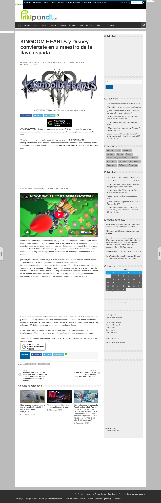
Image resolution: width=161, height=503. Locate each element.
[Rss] (122, 2)
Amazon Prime (111, 428)
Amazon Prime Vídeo (113, 430)
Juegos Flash (110, 327)
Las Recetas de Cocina (114, 317)
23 (118, 286)
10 (124, 279)
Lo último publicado (73, 2)
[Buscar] (144, 2)
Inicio (19, 25)
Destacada (27, 64)
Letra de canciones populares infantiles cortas (123, 104)
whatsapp (57, 115)
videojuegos (44, 364)
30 (118, 289)
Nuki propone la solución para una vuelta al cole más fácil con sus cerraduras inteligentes (32, 408)
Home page (19, 499)
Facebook (99, 499)
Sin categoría (134, 161)
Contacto (27, 2)
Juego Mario (110, 330)
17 (124, 283)
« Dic (107, 292)
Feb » (113, 292)
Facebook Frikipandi (113, 325)
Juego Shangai (111, 332)
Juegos (45, 2)
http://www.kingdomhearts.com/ (80, 333)
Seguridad (122, 161)
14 (108, 283)
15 (113, 283)
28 (108, 289)
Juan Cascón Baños (31, 62)
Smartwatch (111, 165)
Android (110, 150)
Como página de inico (113, 322)
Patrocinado (111, 161)
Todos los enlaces (112, 338)
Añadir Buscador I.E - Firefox (75, 499)
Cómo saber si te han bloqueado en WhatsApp (124, 107)
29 (113, 289)
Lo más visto (86, 2)
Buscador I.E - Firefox (113, 320)
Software (63, 25)
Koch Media (31, 364)
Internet (53, 2)
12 (134, 279)
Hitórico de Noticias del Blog (116, 342)
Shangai (41, 499)
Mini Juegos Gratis (99, 2)
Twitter (90, 499)
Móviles (61, 2)
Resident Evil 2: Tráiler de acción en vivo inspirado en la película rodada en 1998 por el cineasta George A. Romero (35, 375)
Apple (118, 150)
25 (129, 286)
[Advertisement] (59, 169)
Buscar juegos (111, 315)
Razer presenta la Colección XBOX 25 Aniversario (124, 251)
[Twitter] (127, 2)
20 (139, 283)
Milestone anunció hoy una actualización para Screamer (59, 406)
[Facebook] (124, 2)
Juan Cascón (112, 494)
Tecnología (37, 2)
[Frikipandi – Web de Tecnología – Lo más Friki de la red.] (44, 15)
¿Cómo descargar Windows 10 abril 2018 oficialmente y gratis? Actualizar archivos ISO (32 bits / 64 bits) (123, 136)
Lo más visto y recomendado (117, 158)
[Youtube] (129, 2)
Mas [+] (100, 25)
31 (124, 289)
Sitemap (108, 499)
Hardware (27, 25)
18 (129, 283)
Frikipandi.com (100, 494)
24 (124, 286)
